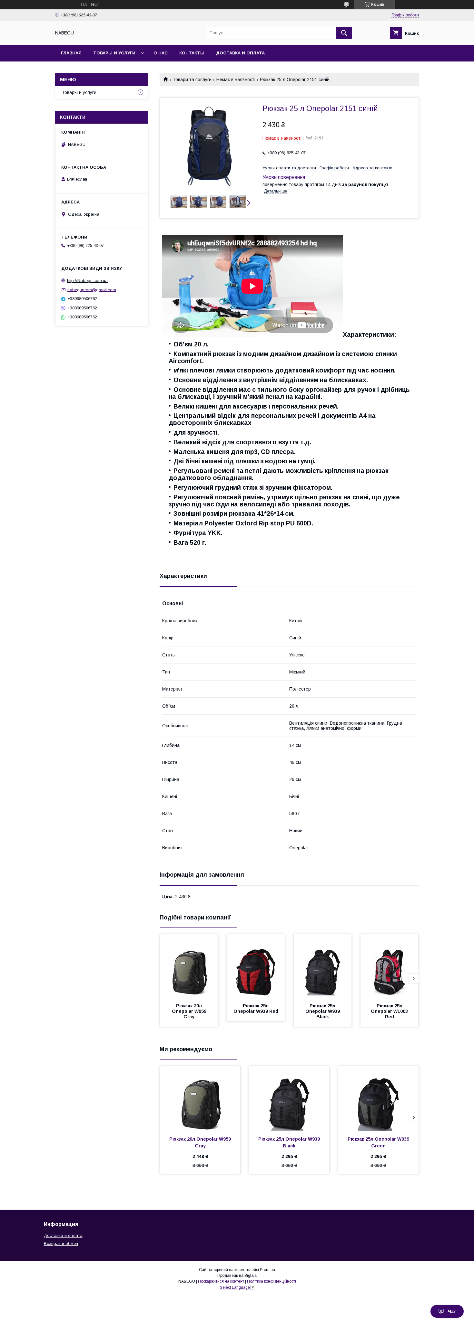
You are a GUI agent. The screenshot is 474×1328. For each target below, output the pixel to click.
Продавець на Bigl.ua (237, 1275)
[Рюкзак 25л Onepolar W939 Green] (378, 1098)
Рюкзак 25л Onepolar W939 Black (323, 1011)
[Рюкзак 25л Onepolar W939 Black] (323, 966)
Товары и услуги (114, 53)
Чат (452, 1311)
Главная (71, 53)
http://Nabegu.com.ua (87, 280)
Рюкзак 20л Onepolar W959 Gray (190, 1011)
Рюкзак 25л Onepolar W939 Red (255, 1008)
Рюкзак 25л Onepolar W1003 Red (390, 1011)
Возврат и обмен (61, 1243)
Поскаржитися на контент (221, 1281)
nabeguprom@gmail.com (91, 289)
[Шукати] (344, 33)
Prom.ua (267, 1269)
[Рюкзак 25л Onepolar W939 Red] (256, 966)
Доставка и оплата (240, 53)
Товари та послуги (192, 79)
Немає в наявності (235, 79)
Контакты (191, 53)
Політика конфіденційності (271, 1281)
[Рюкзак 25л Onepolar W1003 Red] (389, 966)
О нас (160, 53)
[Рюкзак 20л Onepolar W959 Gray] (189, 966)
